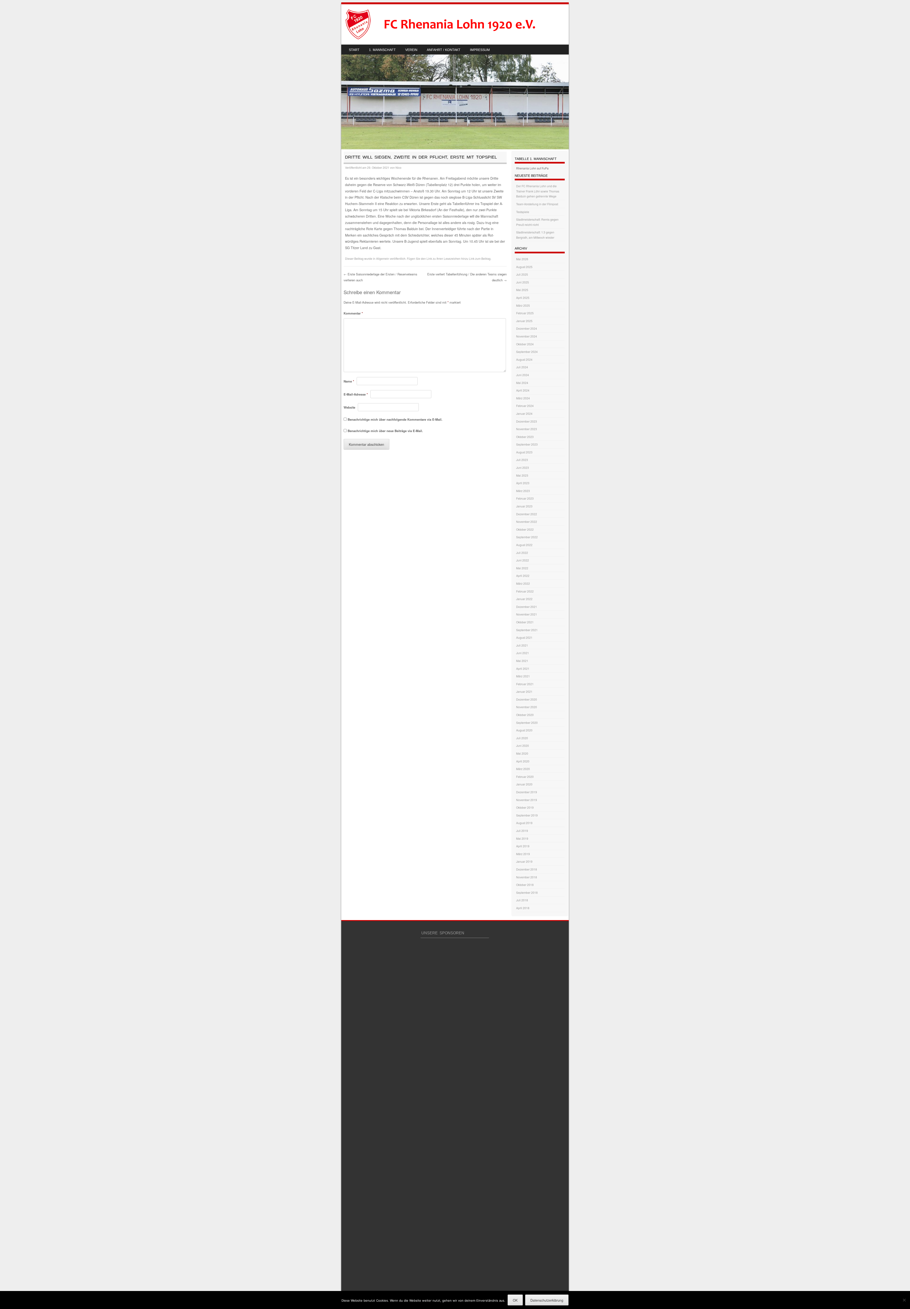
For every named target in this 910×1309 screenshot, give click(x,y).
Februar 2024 (525, 406)
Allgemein (382, 258)
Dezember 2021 (526, 607)
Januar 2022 (524, 599)
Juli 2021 (522, 645)
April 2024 (522, 390)
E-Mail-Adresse (356, 394)
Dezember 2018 (526, 869)
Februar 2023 (525, 498)
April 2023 (522, 483)
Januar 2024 (524, 413)
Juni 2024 (522, 375)
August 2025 (524, 267)
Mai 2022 (522, 568)
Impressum (480, 50)
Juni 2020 (522, 745)
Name (349, 381)
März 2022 (523, 583)
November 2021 (526, 614)
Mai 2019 (522, 838)
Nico (398, 167)
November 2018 (526, 877)
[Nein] (904, 1300)
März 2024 (523, 398)
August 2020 (524, 730)
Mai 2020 (522, 753)
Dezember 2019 (526, 792)
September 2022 (527, 537)
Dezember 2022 (526, 514)
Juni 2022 (522, 560)
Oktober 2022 (525, 529)
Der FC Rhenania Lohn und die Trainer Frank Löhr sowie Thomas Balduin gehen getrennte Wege (537, 191)
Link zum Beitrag (480, 258)
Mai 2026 (522, 259)
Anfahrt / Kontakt (443, 50)
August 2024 (524, 359)
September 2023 (527, 444)
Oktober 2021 (525, 622)
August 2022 (524, 545)
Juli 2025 (522, 274)
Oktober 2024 (525, 344)
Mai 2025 (522, 290)
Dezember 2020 (526, 699)
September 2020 (527, 723)
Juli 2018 (522, 900)
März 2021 (523, 676)
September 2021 (527, 630)
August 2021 (524, 637)
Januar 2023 (524, 506)
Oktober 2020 (525, 715)
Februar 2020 (525, 777)
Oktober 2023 (525, 437)
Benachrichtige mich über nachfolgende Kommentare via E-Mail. (395, 419)
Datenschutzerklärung (546, 1300)
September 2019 (527, 815)
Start (354, 50)
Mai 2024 (522, 383)
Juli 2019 (522, 831)
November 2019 (526, 800)
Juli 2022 (522, 553)
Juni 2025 (522, 282)
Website (349, 407)
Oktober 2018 (525, 885)
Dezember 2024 (526, 328)
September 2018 (527, 892)
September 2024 (527, 352)
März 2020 (523, 769)
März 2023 (523, 491)
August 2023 (524, 452)
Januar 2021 (524, 691)
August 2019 (524, 823)
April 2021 (522, 668)
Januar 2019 (524, 861)
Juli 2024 (522, 367)
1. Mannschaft (382, 50)
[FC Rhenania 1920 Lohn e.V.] (449, 24)
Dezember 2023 (526, 421)
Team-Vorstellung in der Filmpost (537, 204)
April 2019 (522, 846)
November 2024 (526, 336)
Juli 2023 (522, 460)
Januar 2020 (524, 784)
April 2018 (522, 908)
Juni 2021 (522, 653)
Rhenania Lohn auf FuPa (532, 168)
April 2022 (522, 576)
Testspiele (522, 212)
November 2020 (526, 707)
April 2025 (522, 298)
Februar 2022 (525, 591)
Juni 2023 (522, 467)
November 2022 (526, 522)
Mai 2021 (522, 661)
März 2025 (523, 305)
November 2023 (526, 429)
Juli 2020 (522, 738)
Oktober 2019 (525, 807)
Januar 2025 (524, 321)
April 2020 (522, 761)
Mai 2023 (522, 475)
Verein (411, 50)
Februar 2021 (525, 684)
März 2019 (523, 854)
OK (515, 1300)
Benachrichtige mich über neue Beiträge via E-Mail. (385, 431)
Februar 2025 (525, 313)
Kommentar (353, 313)
